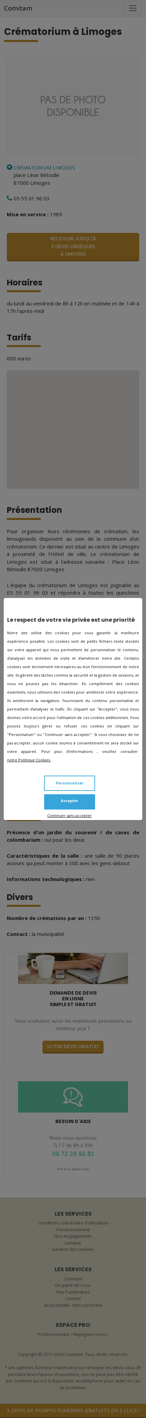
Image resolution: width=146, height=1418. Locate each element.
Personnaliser (70, 782)
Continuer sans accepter (69, 815)
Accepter (69, 800)
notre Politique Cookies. (29, 759)
